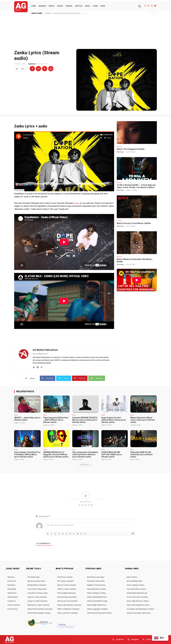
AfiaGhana (120, 152)
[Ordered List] (63, 533)
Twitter (148, 639)
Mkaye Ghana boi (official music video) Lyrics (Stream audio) (142, 420)
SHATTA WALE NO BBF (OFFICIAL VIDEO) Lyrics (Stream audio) (111, 454)
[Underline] (55, 533)
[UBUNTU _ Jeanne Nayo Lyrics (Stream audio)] (27, 404)
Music (16, 415)
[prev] (151, 13)
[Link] (77, 533)
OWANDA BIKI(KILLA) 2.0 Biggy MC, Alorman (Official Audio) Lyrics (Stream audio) (55, 454)
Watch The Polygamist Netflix (131, 149)
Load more (84, 464)
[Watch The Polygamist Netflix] (137, 132)
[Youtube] (155, 5)
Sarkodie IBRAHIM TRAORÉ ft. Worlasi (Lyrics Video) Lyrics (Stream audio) (85, 420)
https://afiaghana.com (40, 354)
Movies (119, 146)
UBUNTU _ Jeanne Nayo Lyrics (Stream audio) (62, 13)
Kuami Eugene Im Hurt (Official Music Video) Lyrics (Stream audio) (113, 420)
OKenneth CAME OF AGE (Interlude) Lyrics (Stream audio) (141, 454)
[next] (155, 13)
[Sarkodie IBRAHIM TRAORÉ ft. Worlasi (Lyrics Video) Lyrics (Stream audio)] (85, 404)
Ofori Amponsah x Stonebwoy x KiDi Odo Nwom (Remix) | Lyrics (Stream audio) (85, 454)
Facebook (120, 639)
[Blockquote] (70, 533)
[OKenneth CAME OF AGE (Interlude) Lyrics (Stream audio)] (143, 438)
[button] (139, 6)
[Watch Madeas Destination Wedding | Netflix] (137, 242)
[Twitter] (151, 5)
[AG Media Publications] (23, 358)
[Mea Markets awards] (66, 627)
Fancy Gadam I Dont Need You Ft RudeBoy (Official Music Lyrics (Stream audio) (27, 454)
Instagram (135, 639)
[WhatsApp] (50, 68)
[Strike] (59, 533)
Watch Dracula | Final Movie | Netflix (134, 223)
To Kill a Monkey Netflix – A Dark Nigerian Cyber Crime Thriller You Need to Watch (136, 186)
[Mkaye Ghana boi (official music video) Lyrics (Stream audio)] (143, 404)
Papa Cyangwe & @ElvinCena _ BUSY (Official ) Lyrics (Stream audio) (55, 420)
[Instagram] (148, 5)
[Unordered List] (66, 533)
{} (81, 534)
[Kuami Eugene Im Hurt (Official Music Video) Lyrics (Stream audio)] (114, 404)
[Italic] (51, 533)
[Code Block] (74, 533)
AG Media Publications (45, 349)
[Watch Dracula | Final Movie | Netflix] (137, 206)
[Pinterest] (44, 68)
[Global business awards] (39, 626)
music (76, 203)
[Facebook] (145, 5)
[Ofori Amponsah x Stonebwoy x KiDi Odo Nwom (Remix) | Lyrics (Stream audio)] (85, 438)
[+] (84, 534)
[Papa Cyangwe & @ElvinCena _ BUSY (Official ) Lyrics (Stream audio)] (56, 404)
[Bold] (48, 533)
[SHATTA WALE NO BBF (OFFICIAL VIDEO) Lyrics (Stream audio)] (114, 438)
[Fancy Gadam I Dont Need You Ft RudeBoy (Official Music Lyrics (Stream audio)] (27, 438)
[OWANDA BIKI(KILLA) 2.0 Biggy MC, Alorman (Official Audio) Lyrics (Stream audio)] (56, 438)
